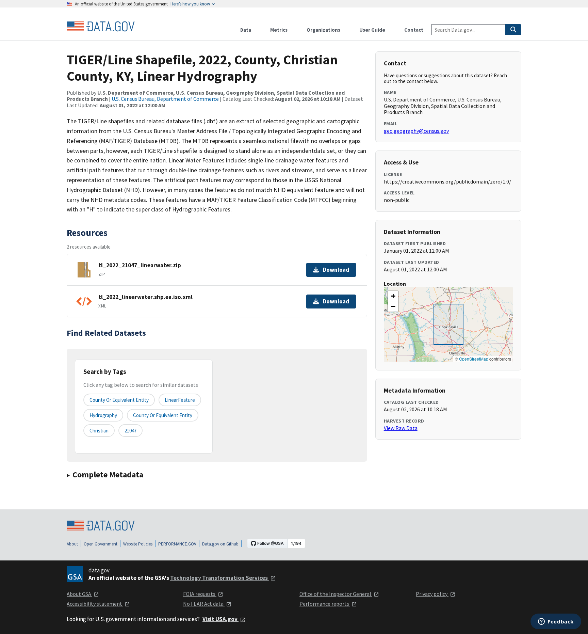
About (72, 544)
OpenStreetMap (473, 359)
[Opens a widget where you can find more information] (555, 622)
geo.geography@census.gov (416, 130)
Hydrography (103, 415)
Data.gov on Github (220, 544)
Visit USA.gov (220, 619)
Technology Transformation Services (219, 578)
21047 (130, 430)
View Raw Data (401, 428)
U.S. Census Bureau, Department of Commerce (165, 98)
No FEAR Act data (204, 603)
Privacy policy (432, 593)
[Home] (101, 26)
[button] (393, 296)
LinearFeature (180, 400)
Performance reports (324, 603)
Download (336, 269)
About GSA (79, 593)
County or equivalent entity (119, 400)
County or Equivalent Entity (162, 415)
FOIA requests (199, 593)
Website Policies (137, 544)
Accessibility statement (95, 603)
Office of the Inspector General (335, 593)
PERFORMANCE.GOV (177, 544)
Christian (99, 430)
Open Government (100, 544)
